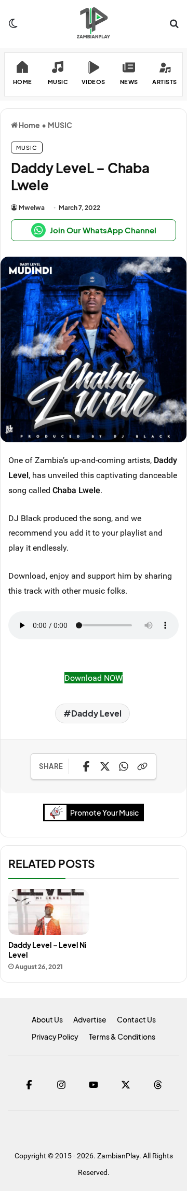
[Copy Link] (142, 766)
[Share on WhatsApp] (123, 766)
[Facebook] (29, 1085)
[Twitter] (126, 1085)
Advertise (89, 1019)
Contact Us (136, 1019)
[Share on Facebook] (86, 766)
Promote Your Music (104, 812)
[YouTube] (93, 1085)
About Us (47, 1019)
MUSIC (60, 125)
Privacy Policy (55, 1036)
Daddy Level (96, 713)
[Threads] (158, 1085)
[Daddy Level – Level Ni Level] (48, 912)
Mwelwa (32, 208)
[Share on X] (105, 766)
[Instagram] (61, 1085)
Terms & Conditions (122, 1036)
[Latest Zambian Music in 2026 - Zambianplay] (93, 22)
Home (29, 125)
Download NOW (93, 677)
